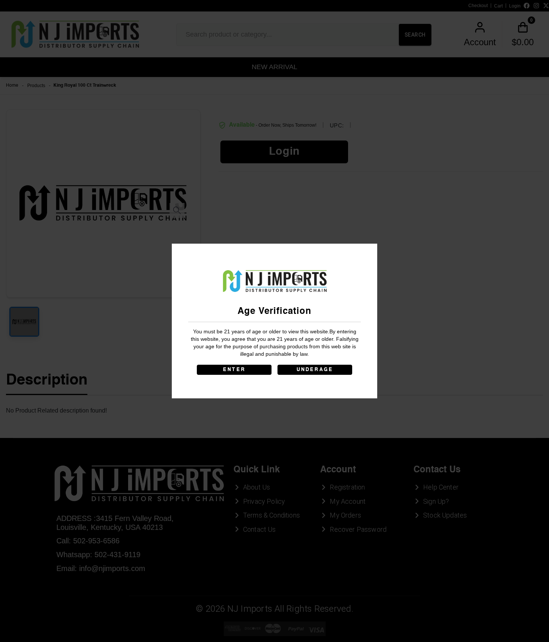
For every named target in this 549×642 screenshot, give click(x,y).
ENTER (234, 369)
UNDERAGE (315, 369)
